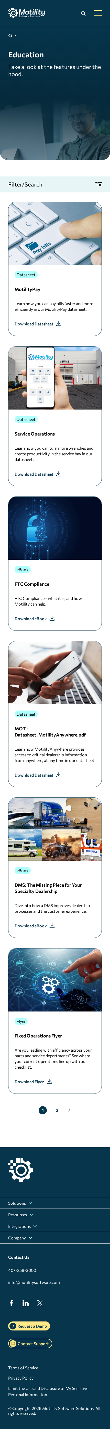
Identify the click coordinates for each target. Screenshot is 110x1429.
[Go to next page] (69, 1110)
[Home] (28, 13)
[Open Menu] (98, 13)
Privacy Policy (21, 1377)
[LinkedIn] (26, 1304)
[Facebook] (11, 1304)
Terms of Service (23, 1367)
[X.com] (40, 1304)
